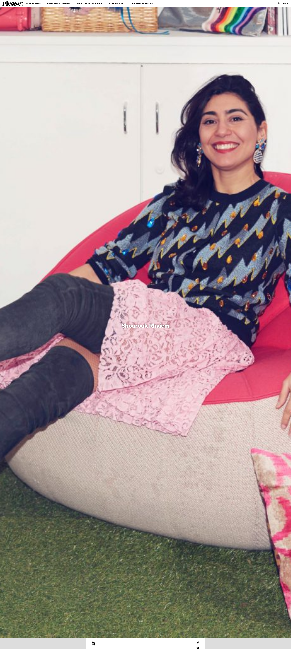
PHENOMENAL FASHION (58, 3)
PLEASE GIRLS (33, 3)
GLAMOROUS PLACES (142, 3)
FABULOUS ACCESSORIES (89, 3)
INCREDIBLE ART (117, 3)
